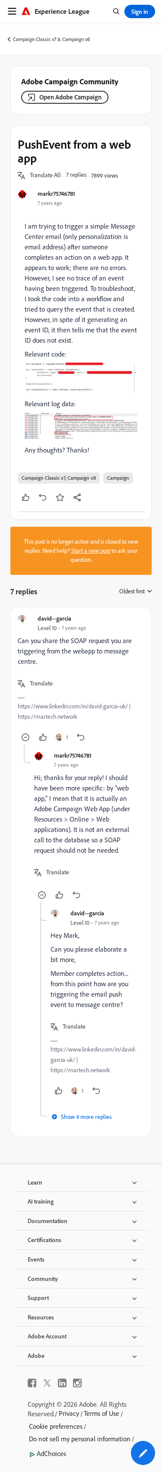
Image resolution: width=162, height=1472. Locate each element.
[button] (45, 175)
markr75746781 (56, 193)
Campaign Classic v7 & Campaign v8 (51, 39)
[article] (81, 679)
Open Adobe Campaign (70, 97)
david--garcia (54, 618)
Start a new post (90, 550)
